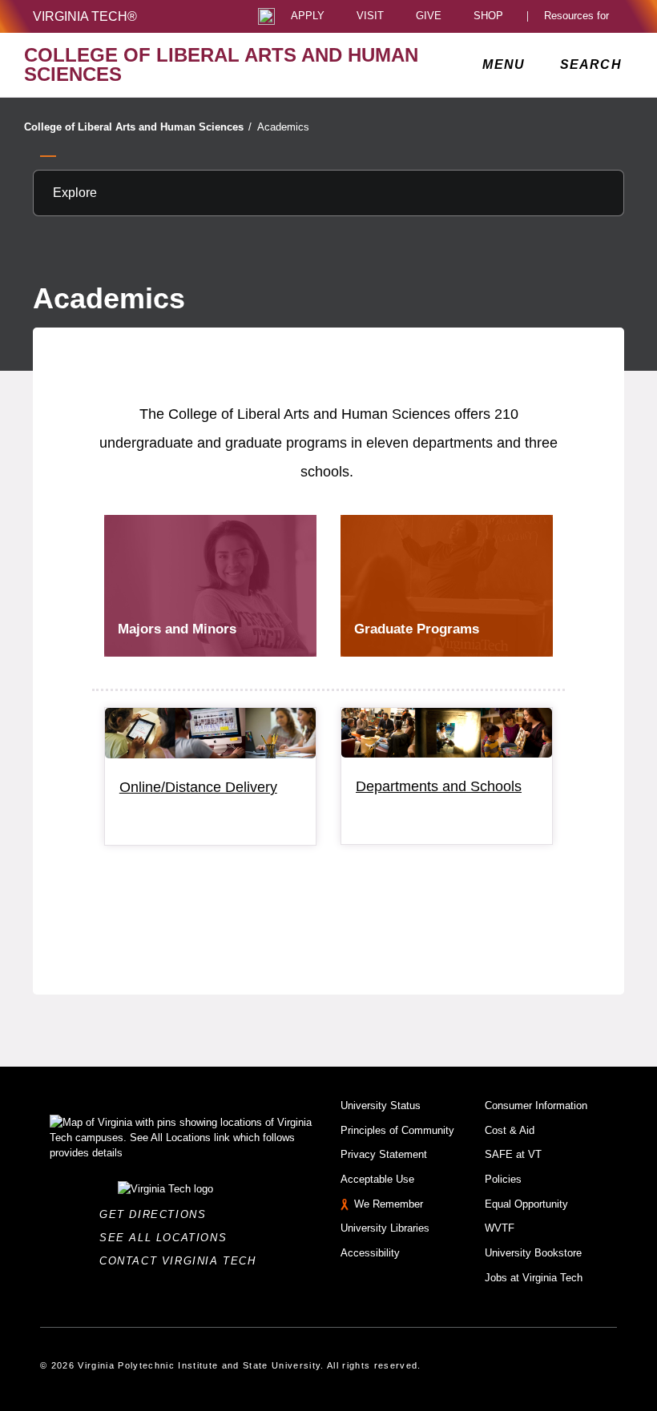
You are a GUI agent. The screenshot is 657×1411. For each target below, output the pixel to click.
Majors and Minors (177, 629)
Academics (283, 127)
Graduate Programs (416, 629)
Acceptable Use (377, 1179)
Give (428, 16)
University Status (381, 1105)
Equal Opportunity (526, 1204)
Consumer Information (536, 1105)
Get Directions (157, 1214)
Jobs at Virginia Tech (533, 1278)
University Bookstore (533, 1253)
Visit (370, 16)
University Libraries (385, 1228)
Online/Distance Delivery (198, 787)
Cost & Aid (509, 1130)
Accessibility (370, 1253)
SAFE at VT (513, 1154)
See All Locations (167, 1238)
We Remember (388, 1204)
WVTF (499, 1228)
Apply (307, 16)
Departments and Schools (439, 786)
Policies (503, 1179)
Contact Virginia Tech (182, 1261)
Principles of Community (397, 1130)
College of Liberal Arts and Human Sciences (138, 127)
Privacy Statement (384, 1154)
